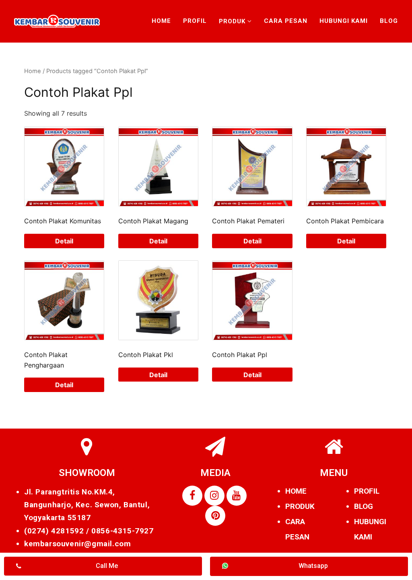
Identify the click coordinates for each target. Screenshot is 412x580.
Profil (195, 21)
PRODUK (300, 506)
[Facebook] (192, 496)
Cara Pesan (285, 21)
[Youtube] (237, 496)
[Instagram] (214, 496)
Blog (389, 21)
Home (161, 21)
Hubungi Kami (343, 21)
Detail (64, 241)
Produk (232, 21)
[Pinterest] (215, 516)
